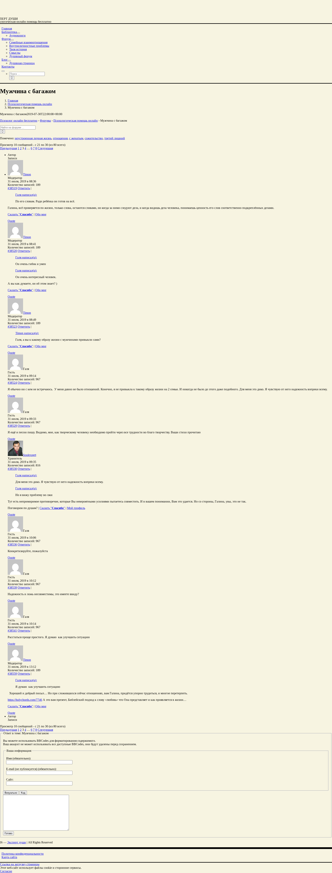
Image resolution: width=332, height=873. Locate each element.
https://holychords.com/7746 (25, 699)
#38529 (12, 425)
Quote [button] (11, 221)
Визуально (11, 792)
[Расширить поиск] (3, 71)
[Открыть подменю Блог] (9, 60)
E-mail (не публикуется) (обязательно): (31, 769)
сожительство (94, 138)
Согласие (6, 871)
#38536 (12, 544)
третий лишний (114, 138)
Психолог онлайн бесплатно (18, 120)
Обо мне (40, 214)
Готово (8, 833)
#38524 (12, 382)
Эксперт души (16, 842)
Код (23, 792)
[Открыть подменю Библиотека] (18, 33)
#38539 (12, 587)
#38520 (12, 251)
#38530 (12, 468)
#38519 (12, 188)
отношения (60, 138)
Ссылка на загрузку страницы (19, 864)
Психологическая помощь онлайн (75, 120)
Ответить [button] (24, 188)
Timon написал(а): (27, 333)
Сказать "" (20, 214)
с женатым (76, 138)
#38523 (12, 326)
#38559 (12, 673)
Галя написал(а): (26, 194)
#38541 (12, 630)
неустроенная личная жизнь (33, 138)
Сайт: (9, 779)
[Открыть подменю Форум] (12, 40)
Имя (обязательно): (18, 758)
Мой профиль (76, 508)
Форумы (45, 120)
